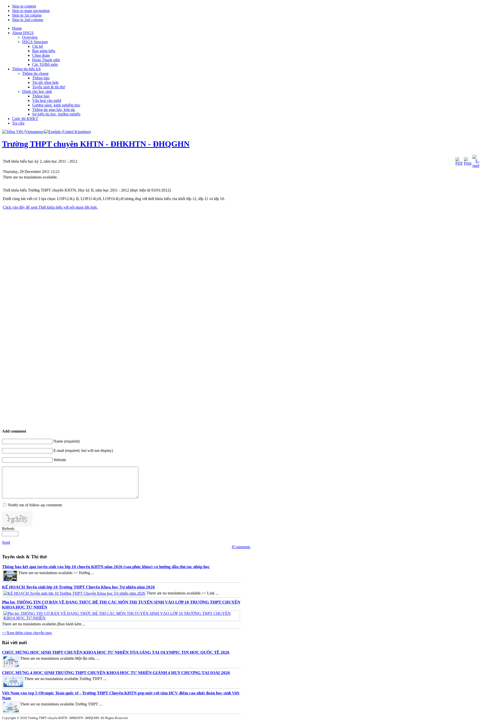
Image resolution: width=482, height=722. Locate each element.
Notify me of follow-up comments (35, 505)
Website (59, 460)
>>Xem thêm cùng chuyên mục (27, 633)
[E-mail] (475, 165)
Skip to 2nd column (27, 20)
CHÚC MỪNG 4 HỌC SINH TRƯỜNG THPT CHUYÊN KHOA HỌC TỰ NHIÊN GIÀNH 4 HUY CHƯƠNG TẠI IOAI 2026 (116, 672)
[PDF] (459, 163)
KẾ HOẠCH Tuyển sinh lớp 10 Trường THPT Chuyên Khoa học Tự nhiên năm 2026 (78, 587)
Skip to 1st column (27, 15)
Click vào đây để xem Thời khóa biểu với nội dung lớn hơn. (50, 207)
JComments (241, 547)
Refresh (8, 528)
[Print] (467, 163)
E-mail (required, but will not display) (83, 450)
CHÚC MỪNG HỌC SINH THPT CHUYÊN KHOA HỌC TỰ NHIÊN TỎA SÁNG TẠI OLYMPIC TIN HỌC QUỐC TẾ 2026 (115, 652)
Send (6, 542)
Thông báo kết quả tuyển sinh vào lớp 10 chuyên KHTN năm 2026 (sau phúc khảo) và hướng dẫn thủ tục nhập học (106, 566)
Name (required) (66, 441)
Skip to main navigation (31, 11)
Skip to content (24, 6)
